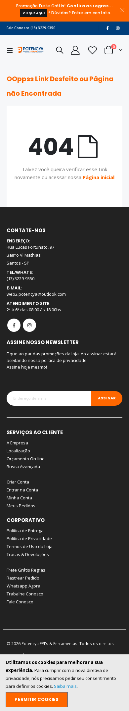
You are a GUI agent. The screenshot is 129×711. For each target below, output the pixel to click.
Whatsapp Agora (23, 586)
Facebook (14, 325)
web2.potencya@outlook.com (36, 294)
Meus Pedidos (21, 506)
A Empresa (17, 443)
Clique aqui (34, 13)
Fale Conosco (20, 602)
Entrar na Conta (22, 490)
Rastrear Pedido (23, 578)
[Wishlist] (92, 50)
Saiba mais (65, 686)
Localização (18, 451)
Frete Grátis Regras (26, 570)
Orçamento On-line (26, 459)
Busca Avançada (23, 467)
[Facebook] (107, 28)
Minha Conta (19, 498)
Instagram (29, 325)
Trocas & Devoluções (28, 554)
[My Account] (75, 50)
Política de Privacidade (29, 538)
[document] (65, 682)
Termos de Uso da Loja (30, 546)
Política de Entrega (25, 530)
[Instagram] (117, 28)
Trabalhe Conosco (25, 594)
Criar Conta (18, 482)
